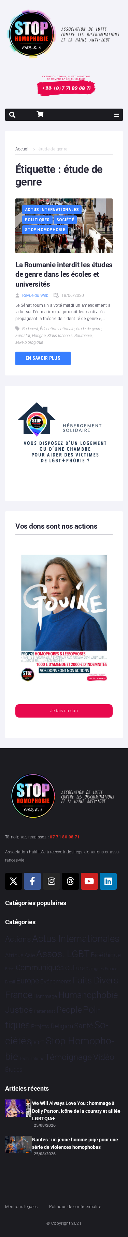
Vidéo (103, 1057)
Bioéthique (106, 955)
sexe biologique (29, 342)
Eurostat (22, 335)
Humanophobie (88, 995)
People (69, 1010)
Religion (62, 1026)
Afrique (14, 955)
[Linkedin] (108, 881)
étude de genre (88, 328)
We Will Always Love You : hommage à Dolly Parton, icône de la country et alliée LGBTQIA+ (76, 1111)
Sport (35, 1042)
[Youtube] (89, 881)
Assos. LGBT (63, 954)
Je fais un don (64, 710)
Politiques (37, 219)
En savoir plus (43, 358)
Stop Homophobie (45, 229)
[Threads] (70, 881)
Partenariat (44, 1011)
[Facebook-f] (32, 881)
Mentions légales (21, 1206)
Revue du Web (35, 295)
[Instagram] (51, 881)
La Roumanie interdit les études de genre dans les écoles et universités (64, 274)
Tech (24, 1058)
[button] (117, 115)
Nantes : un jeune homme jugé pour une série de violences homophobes (75, 1143)
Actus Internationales (52, 209)
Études (14, 1069)
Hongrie (39, 335)
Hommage (45, 996)
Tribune (37, 1058)
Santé (83, 1025)
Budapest (30, 328)
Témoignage (68, 1057)
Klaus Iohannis (60, 335)
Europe (27, 981)
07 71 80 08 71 (65, 837)
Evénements (56, 981)
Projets (40, 1026)
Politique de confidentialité (75, 1206)
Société (65, 219)
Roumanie (83, 335)
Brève (10, 969)
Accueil (22, 149)
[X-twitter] (13, 881)
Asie (30, 955)
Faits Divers (95, 980)
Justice (19, 1010)
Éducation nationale (57, 328)
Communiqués (40, 967)
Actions (18, 939)
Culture (75, 967)
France (18, 995)
